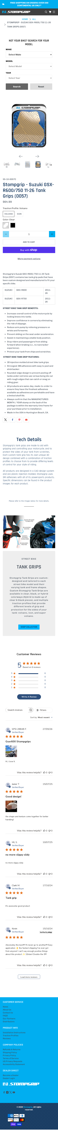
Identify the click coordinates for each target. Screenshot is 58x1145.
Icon (19, 214)
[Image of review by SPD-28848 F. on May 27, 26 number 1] (11, 751)
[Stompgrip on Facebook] (4, 1093)
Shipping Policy (10, 1052)
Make (9, 49)
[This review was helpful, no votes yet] (44, 772)
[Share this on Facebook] (12, 419)
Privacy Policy (9, 1055)
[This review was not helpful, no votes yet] (49, 772)
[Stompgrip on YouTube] (14, 1093)
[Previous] (21, 156)
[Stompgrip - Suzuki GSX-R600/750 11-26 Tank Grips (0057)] (29, 126)
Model (9, 61)
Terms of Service (11, 1058)
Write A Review (29, 696)
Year (8, 73)
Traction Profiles (10, 1035)
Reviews (7, 1038)
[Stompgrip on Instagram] (7, 1093)
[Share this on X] (5, 419)
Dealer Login (9, 1078)
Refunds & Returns (11, 1049)
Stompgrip (28, 1107)
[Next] (37, 156)
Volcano (8, 214)
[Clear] (6, 225)
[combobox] (41, 717)
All (34, 19)
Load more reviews (28, 977)
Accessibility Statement (14, 1064)
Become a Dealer (11, 1075)
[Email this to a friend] (26, 419)
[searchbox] (17, 710)
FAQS (5, 1015)
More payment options (29, 258)
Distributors (8, 1021)
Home (25, 19)
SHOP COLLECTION (29, 626)
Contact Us (8, 1012)
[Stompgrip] (22, 12)
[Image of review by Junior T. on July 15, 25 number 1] (11, 806)
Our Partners (9, 1018)
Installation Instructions (14, 1032)
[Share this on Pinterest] (19, 419)
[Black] (13, 225)
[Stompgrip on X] (10, 1093)
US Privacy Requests (12, 1061)
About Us (7, 1010)
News (5, 1007)
